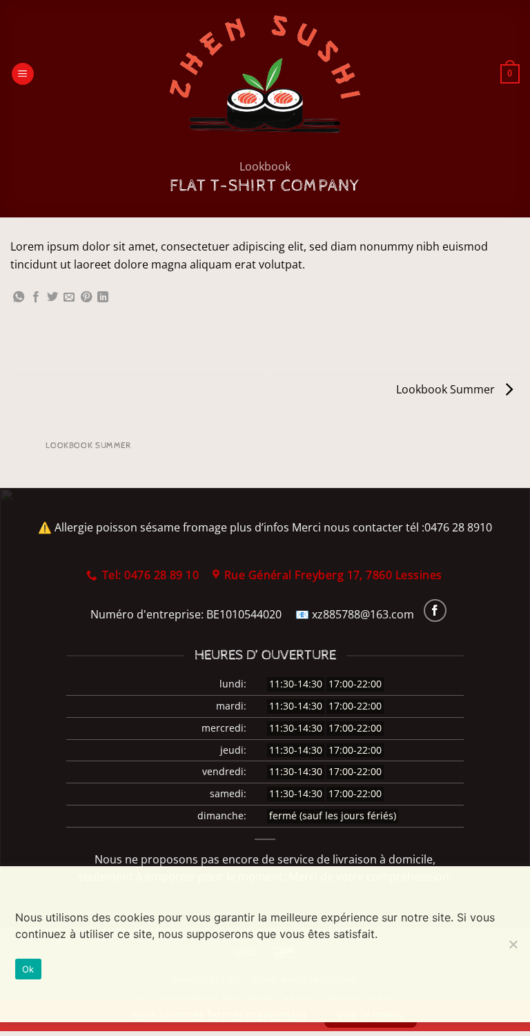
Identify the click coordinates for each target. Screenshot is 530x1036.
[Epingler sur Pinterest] (86, 297)
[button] (23, 74)
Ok (28, 969)
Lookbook (265, 166)
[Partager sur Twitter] (52, 297)
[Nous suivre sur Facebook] (435, 610)
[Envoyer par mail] (69, 297)
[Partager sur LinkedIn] (102, 297)
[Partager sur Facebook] (35, 297)
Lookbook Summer (447, 389)
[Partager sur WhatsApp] (18, 297)
